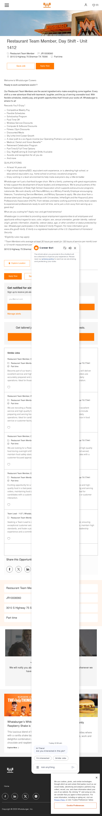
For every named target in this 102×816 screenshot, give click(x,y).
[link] (14, 314)
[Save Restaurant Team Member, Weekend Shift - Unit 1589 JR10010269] (8, 427)
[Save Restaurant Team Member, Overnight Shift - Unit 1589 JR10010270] (8, 464)
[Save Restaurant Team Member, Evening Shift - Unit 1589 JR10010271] (8, 504)
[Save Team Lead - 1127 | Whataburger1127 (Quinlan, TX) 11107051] (8, 538)
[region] (55, 507)
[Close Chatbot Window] (75, 248)
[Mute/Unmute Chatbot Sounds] (70, 248)
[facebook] (5, 796)
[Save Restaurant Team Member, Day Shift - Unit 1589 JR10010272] (8, 387)
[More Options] (37, 767)
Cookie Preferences (75, 805)
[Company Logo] (47, 5)
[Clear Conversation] (65, 248)
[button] (86, 4)
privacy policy (48, 259)
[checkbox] (21, 66)
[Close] (96, 778)
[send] (73, 767)
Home (6, 786)
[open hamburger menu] (7, 5)
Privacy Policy (59, 800)
